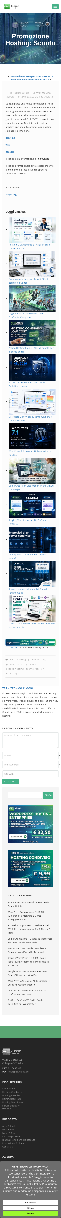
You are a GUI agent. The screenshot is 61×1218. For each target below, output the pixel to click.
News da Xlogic (29, 96)
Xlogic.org (11, 194)
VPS (7, 144)
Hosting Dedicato (11, 1098)
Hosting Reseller (11, 1095)
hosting (21, 659)
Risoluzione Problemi (13, 1143)
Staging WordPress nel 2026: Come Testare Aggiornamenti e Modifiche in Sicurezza (28, 961)
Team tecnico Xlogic (17, 688)
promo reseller (15, 664)
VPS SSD (6, 1109)
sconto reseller (35, 668)
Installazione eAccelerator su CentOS (29, 79)
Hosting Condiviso (12, 1092)
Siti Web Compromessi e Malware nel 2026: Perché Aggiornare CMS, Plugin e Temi (29, 929)
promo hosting (37, 659)
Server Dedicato (11, 1105)
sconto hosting (15, 668)
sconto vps (12, 673)
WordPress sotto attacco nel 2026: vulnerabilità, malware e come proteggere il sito (26, 916)
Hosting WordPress (12, 1102)
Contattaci (7, 1146)
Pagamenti (8, 1129)
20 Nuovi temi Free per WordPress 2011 (31, 76)
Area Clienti (8, 1126)
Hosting (10, 137)
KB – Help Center (11, 1136)
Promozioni (46, 96)
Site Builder (8, 1088)
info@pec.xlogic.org (18, 1071)
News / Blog (8, 1132)
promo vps (32, 664)
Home (14, 647)
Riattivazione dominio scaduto (18, 1139)
